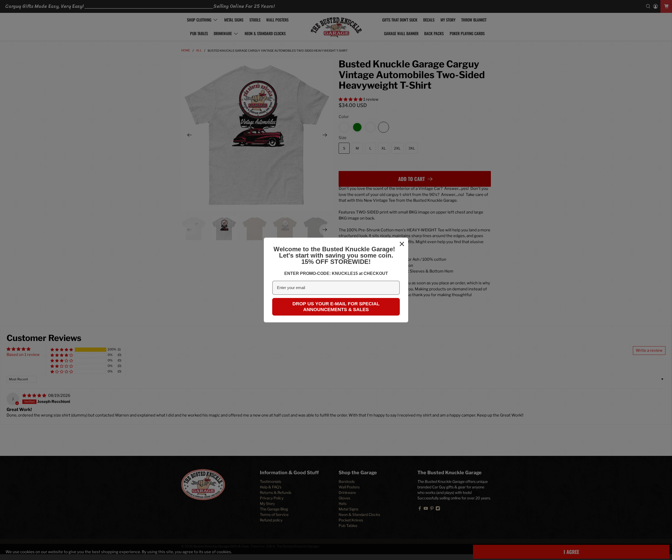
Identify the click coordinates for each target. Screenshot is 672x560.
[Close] (402, 244)
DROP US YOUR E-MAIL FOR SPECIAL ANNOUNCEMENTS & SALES (336, 306)
